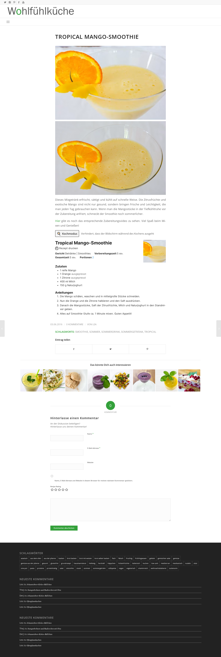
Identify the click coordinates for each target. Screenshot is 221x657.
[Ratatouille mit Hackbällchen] (218, 328)
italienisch (136, 563)
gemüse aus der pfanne (30, 563)
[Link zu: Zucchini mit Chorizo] (121, 380)
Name (90, 433)
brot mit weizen (85, 558)
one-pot (24, 568)
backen (61, 558)
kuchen (146, 563)
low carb (154, 563)
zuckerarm (173, 568)
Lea (94, 324)
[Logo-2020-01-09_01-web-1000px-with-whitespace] (40, 11)
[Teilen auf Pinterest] (147, 349)
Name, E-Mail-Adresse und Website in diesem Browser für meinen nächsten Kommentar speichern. (94, 480)
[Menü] (8, 22)
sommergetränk (132, 331)
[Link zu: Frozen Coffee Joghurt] (76, 380)
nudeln (188, 563)
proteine (40, 568)
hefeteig (92, 563)
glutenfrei (54, 563)
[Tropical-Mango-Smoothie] (110, 83)
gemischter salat (164, 558)
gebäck (152, 558)
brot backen (72, 558)
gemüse (176, 558)
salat (61, 568)
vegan (121, 568)
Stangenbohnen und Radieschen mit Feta (44, 589)
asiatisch (24, 558)
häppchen (111, 563)
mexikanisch (177, 563)
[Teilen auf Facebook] (73, 349)
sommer (94, 331)
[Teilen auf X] (110, 349)
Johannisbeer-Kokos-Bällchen (39, 584)
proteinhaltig (52, 568)
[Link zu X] (5, 2)
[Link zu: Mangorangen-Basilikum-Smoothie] (167, 380)
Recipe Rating (55, 486)
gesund (45, 563)
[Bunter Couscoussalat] (2, 328)
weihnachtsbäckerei (158, 568)
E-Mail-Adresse (93, 448)
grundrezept (66, 563)
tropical (150, 331)
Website (90, 462)
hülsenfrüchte (123, 563)
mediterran (165, 563)
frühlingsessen (141, 558)
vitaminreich (143, 568)
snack (79, 568)
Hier (57, 221)
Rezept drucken (68, 248)
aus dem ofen (35, 558)
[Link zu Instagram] (10, 2)
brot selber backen (102, 558)
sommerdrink (110, 331)
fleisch (120, 558)
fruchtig (129, 558)
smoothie (81, 331)
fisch (114, 558)
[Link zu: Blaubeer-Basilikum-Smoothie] (99, 380)
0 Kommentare (74, 324)
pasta (32, 568)
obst (195, 563)
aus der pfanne (50, 558)
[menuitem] (8, 22)
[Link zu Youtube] (23, 2)
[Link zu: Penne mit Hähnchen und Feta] (54, 380)
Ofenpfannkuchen (34, 601)
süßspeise (112, 568)
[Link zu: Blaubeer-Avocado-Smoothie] (144, 380)
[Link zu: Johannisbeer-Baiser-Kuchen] (189, 380)
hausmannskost (80, 563)
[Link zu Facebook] (19, 2)
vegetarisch (130, 568)
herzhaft (101, 563)
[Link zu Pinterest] (14, 2)
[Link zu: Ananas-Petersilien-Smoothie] (31, 380)
